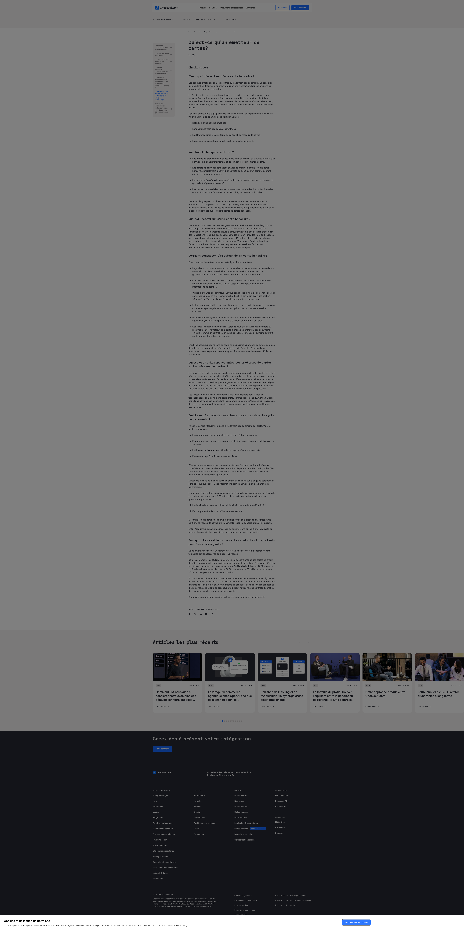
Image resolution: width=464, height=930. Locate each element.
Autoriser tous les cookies (356, 922)
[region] (232, 922)
